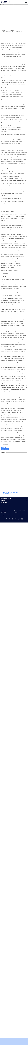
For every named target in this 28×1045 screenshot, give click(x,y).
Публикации (10, 30)
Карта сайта (16, 512)
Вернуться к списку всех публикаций (11, 493)
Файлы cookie (3, 512)
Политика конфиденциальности (19, 510)
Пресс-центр (4, 502)
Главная (3, 30)
